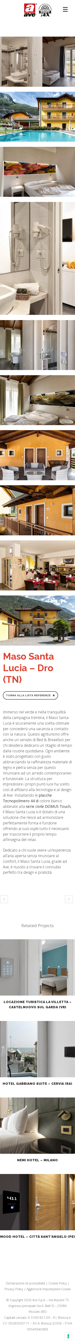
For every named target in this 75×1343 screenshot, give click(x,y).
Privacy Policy (13, 1289)
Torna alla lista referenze (28, 695)
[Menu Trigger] (65, 9)
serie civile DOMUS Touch (48, 806)
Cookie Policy (57, 1283)
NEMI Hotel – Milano (37, 1160)
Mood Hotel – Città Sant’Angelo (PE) (37, 1237)
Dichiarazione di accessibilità (25, 1283)
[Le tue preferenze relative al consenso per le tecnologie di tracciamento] (68, 1336)
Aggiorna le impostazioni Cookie (49, 1289)
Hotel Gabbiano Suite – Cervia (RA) (37, 1084)
